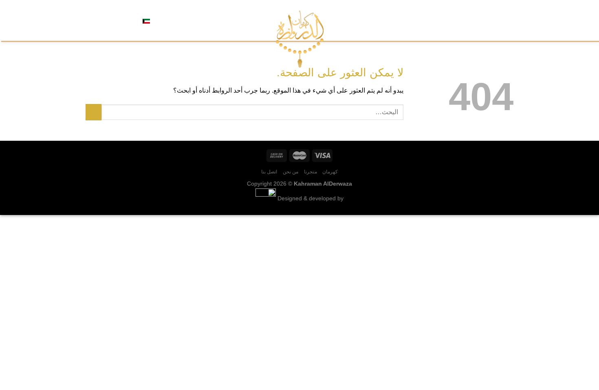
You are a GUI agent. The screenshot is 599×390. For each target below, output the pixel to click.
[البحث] (175, 20)
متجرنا (484, 20)
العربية (159, 20)
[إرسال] (93, 112)
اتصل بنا (439, 20)
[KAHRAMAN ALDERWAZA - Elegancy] (300, 39)
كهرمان (505, 20)
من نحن (463, 20)
